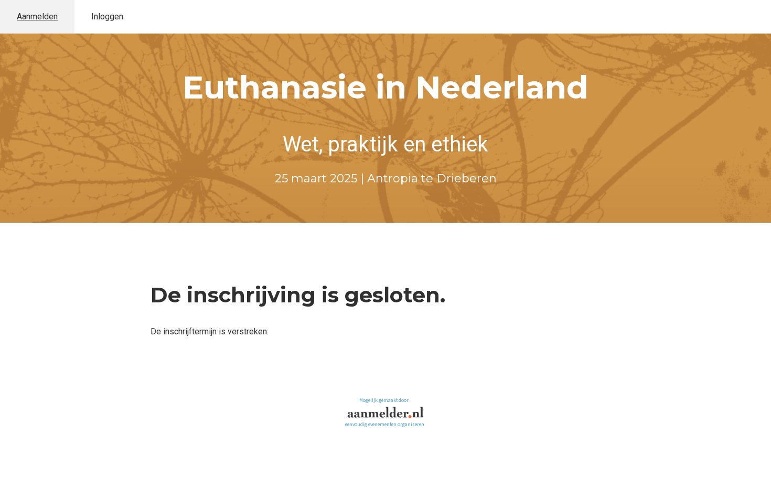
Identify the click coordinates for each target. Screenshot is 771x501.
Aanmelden (37, 16)
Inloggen (107, 16)
